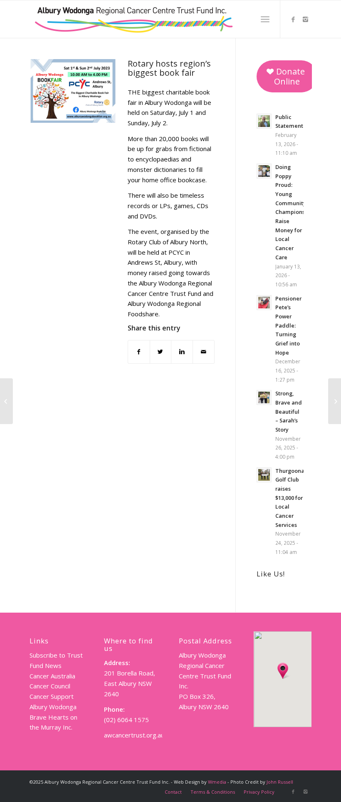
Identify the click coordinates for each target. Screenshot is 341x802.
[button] (282, 671)
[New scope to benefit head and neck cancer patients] (6, 401)
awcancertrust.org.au (134, 735)
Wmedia (217, 782)
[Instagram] (305, 19)
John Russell (280, 782)
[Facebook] (293, 19)
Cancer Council (50, 686)
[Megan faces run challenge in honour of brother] (334, 401)
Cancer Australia (52, 676)
